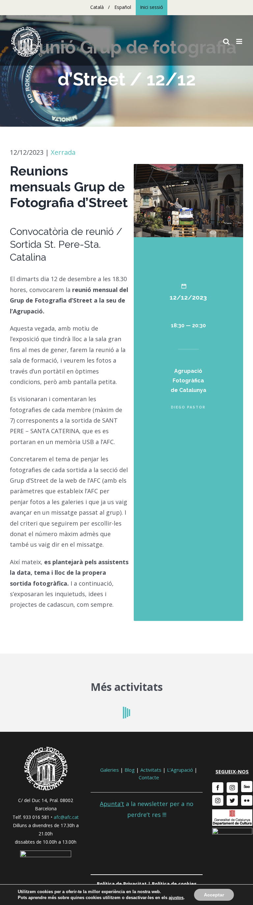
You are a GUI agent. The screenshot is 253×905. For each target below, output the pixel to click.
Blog (130, 769)
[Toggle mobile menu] (239, 41)
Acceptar (214, 894)
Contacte (149, 777)
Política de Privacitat (122, 884)
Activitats (150, 769)
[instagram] (232, 787)
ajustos (176, 897)
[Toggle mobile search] (226, 41)
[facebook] (217, 787)
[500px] (246, 786)
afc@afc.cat (66, 817)
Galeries (109, 769)
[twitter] (232, 800)
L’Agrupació (180, 769)
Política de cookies (174, 884)
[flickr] (246, 800)
